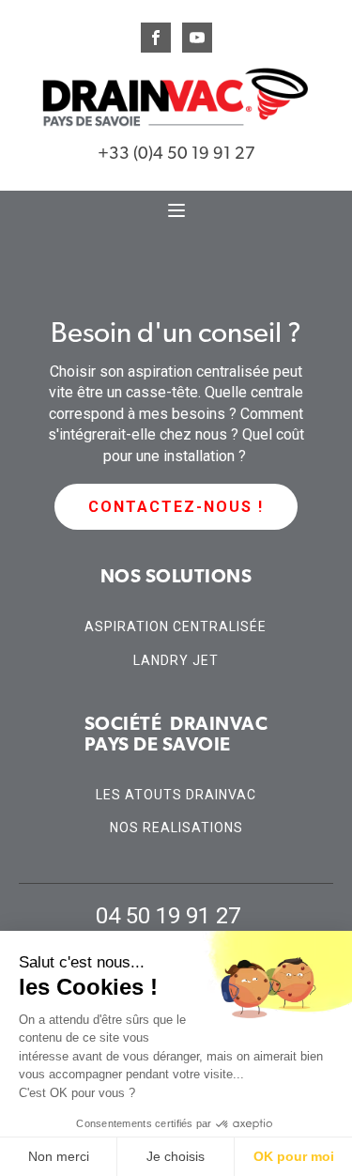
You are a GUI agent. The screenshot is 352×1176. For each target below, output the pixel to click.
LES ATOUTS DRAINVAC (176, 795)
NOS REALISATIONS (176, 828)
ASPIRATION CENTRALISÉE (175, 627)
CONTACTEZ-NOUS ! (176, 507)
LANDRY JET (176, 661)
